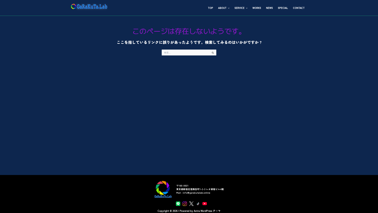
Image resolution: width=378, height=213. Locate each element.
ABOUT (222, 8)
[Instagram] (185, 203)
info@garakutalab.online (196, 192)
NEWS (269, 8)
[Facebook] (198, 203)
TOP (210, 8)
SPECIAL (283, 8)
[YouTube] (204, 203)
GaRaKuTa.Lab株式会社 (85, 12)
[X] (191, 203)
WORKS (256, 8)
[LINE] (178, 203)
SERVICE (239, 8)
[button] (228, 8)
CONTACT (299, 8)
